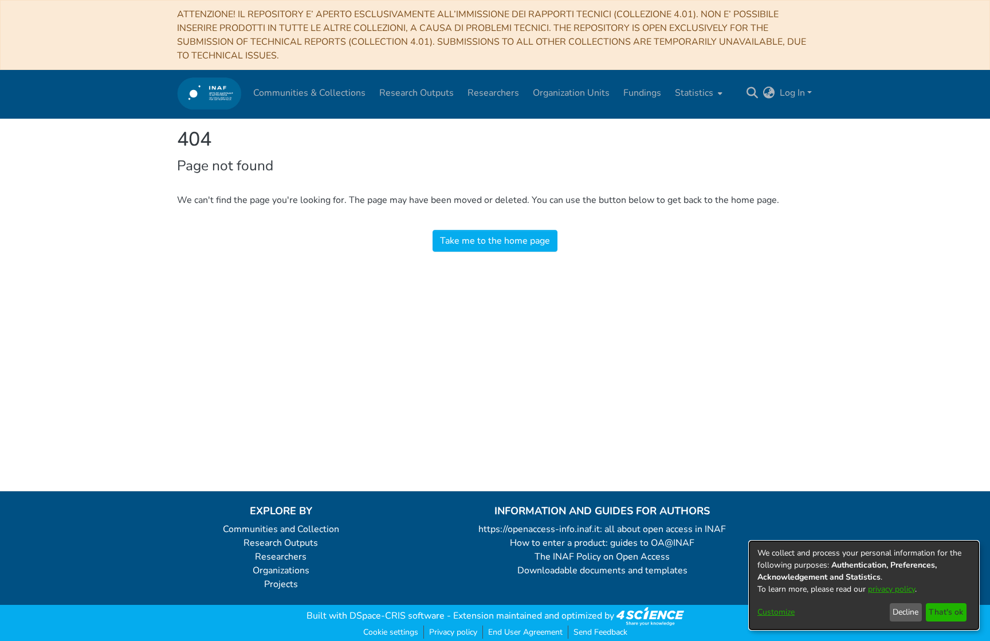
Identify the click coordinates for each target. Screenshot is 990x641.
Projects (281, 584)
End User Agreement (525, 632)
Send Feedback (600, 632)
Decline (905, 612)
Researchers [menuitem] (493, 93)
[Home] (209, 93)
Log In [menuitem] (792, 93)
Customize (776, 612)
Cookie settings (390, 632)
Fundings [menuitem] (642, 93)
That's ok (946, 612)
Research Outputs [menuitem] (416, 93)
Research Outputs (280, 543)
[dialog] (864, 585)
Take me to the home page (495, 240)
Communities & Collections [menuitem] (309, 93)
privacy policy (891, 589)
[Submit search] (752, 93)
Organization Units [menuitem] (571, 93)
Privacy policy (453, 632)
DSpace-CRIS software (397, 615)
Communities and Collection (281, 529)
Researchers (281, 556)
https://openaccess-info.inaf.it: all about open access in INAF (602, 529)
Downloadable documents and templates (602, 570)
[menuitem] (697, 93)
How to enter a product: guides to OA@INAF (602, 543)
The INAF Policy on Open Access (602, 556)
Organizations (281, 570)
